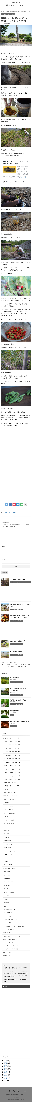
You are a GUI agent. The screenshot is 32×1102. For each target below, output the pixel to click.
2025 (5, 1062)
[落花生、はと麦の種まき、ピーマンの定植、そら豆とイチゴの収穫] (17, 504)
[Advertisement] (16, 452)
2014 (5, 1079)
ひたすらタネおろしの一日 (17, 641)
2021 (5, 1068)
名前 (3, 546)
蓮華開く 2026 (14, 711)
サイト (3, 559)
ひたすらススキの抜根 (16, 652)
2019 (5, 1071)
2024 (5, 1063)
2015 (5, 1077)
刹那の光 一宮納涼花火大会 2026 (19, 721)
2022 (5, 1066)
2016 (5, 1076)
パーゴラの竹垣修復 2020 (17, 579)
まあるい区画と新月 (10, 662)
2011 (5, 1080)
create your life (16, 1097)
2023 (5, 1065)
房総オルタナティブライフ (16, 5)
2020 (5, 1069)
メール (4, 552)
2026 (5, 1060)
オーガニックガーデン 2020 (9, 512)
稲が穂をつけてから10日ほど (18, 700)
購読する (7, 986)
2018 (5, 1072)
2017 (5, 1074)
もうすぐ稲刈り (14, 677)
